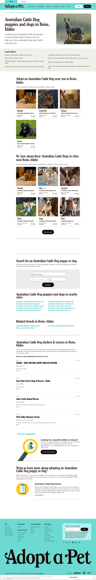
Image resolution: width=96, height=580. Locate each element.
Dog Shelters (21, 534)
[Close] (93, 577)
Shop (68, 6)
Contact (33, 531)
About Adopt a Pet (35, 527)
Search (47, 285)
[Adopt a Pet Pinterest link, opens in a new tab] (70, 542)
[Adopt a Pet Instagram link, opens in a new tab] (76, 542)
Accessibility (47, 535)
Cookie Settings (39, 573)
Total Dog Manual (9, 533)
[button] (32, 116)
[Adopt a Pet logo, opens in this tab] (48, 560)
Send (84, 529)
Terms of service (48, 531)
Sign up (87, 6)
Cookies (46, 533)
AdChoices (47, 539)
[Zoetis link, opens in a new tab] (89, 573)
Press (32, 533)
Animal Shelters (22, 532)
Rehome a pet (8, 529)
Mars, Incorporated (49, 537)
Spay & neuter (8, 531)
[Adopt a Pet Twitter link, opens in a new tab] (67, 542)
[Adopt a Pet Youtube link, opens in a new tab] (73, 542)
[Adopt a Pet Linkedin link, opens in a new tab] (79, 542)
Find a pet (7, 527)
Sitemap (46, 527)
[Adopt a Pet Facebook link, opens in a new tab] (64, 542)
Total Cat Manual (9, 535)
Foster (63, 6)
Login (78, 6)
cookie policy (9, 578)
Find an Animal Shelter (48, 452)
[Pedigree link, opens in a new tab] (84, 573)
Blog (32, 529)
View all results (48, 232)
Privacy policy (47, 529)
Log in (19, 540)
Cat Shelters (21, 536)
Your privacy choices (49, 541)
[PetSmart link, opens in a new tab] (77, 573)
